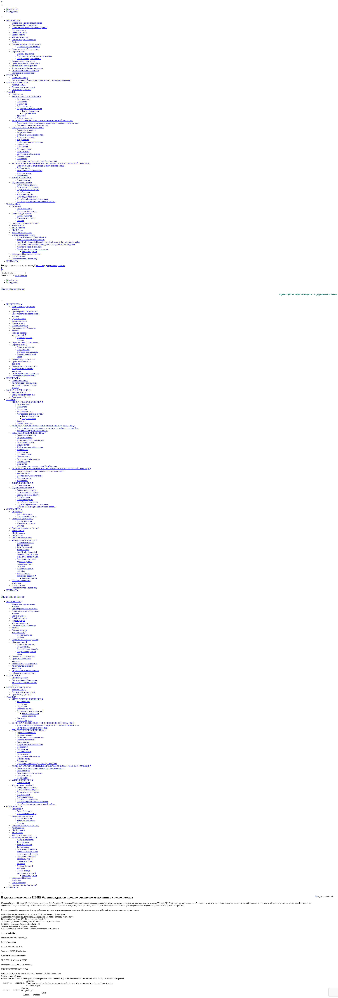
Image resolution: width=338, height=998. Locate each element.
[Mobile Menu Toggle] (2, 16)
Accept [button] (6, 990)
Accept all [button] (7, 983)
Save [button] (44, 993)
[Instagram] (2, 270)
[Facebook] (1, 268)
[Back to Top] (2, 2)
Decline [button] (16, 990)
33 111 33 (40, 265)
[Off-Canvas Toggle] (2, 5)
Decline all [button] (19, 983)
